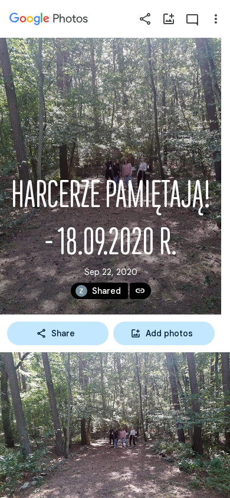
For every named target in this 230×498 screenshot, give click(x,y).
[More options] (216, 19)
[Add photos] (168, 19)
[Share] (145, 19)
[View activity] (192, 19)
